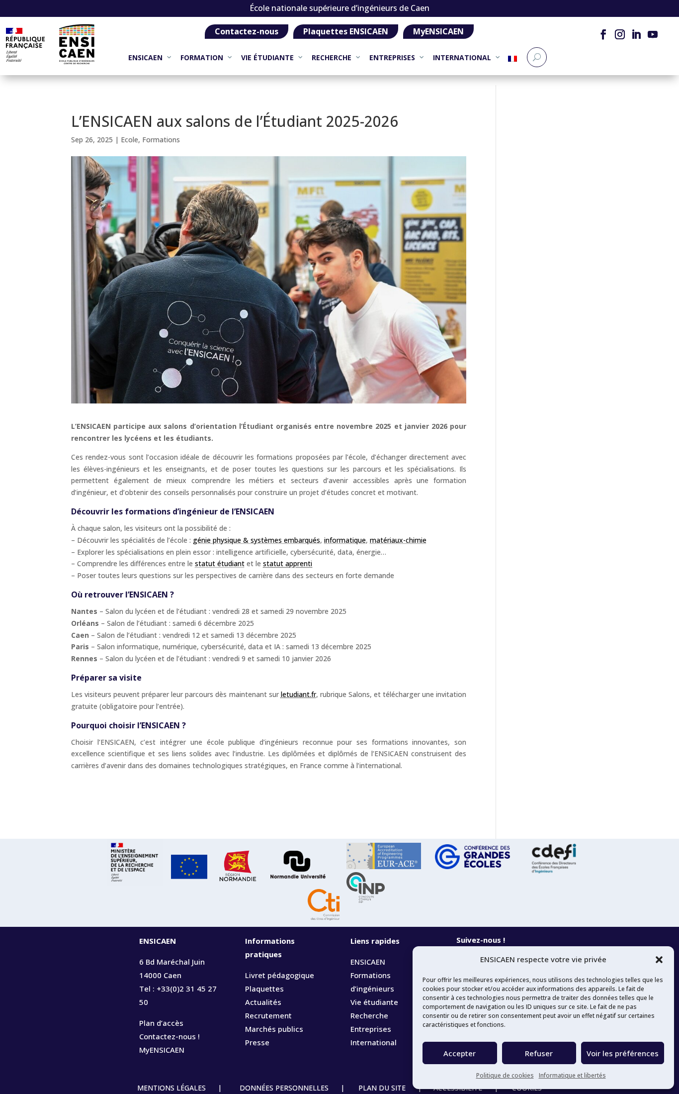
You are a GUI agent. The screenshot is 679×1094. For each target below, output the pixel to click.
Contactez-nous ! (169, 1036)
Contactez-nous (246, 31)
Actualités (263, 1002)
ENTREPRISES (392, 57)
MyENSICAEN (438, 31)
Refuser (539, 1053)
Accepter (459, 1053)
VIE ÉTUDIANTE (267, 57)
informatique (345, 540)
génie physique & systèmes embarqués (256, 540)
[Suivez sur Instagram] (620, 34)
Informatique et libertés (572, 1075)
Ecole (129, 139)
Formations (161, 139)
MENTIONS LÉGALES (172, 1088)
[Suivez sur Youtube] (653, 34)
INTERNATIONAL (462, 57)
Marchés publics (274, 1029)
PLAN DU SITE (382, 1088)
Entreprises (370, 1029)
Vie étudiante (374, 1002)
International (373, 1042)
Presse (257, 1042)
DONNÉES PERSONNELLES (283, 1088)
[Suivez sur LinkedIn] (636, 34)
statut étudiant (220, 563)
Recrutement (268, 1015)
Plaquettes (264, 989)
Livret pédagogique (279, 975)
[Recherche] (537, 57)
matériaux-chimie (398, 540)
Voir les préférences (623, 1053)
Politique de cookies (505, 1075)
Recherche (369, 1015)
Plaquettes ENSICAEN (345, 31)
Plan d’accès (161, 1023)
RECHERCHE (331, 57)
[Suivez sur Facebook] (603, 34)
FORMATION (201, 57)
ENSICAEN (145, 57)
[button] (659, 960)
